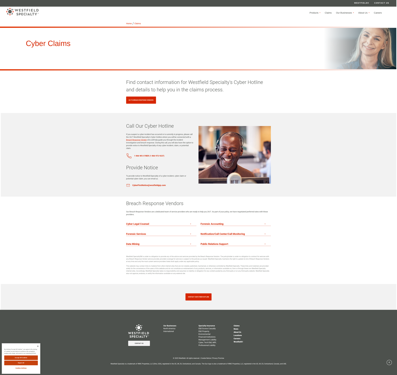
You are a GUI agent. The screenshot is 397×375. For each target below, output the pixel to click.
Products (314, 12)
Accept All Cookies (21, 357)
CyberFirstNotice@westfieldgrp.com (149, 185)
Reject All (21, 363)
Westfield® (238, 342)
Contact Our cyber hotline (198, 297)
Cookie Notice (206, 358)
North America (169, 328)
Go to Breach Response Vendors (141, 100)
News (236, 329)
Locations (238, 335)
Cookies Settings (21, 368)
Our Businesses (344, 12)
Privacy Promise (218, 358)
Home (129, 23)
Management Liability (207, 340)
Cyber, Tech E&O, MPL (207, 342)
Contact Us (139, 343)
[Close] (38, 346)
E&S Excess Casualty (207, 328)
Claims (328, 12)
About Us (363, 12)
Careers (378, 12)
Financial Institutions (206, 337)
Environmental (204, 334)
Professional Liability (206, 345)
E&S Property (203, 331)
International (168, 331)
